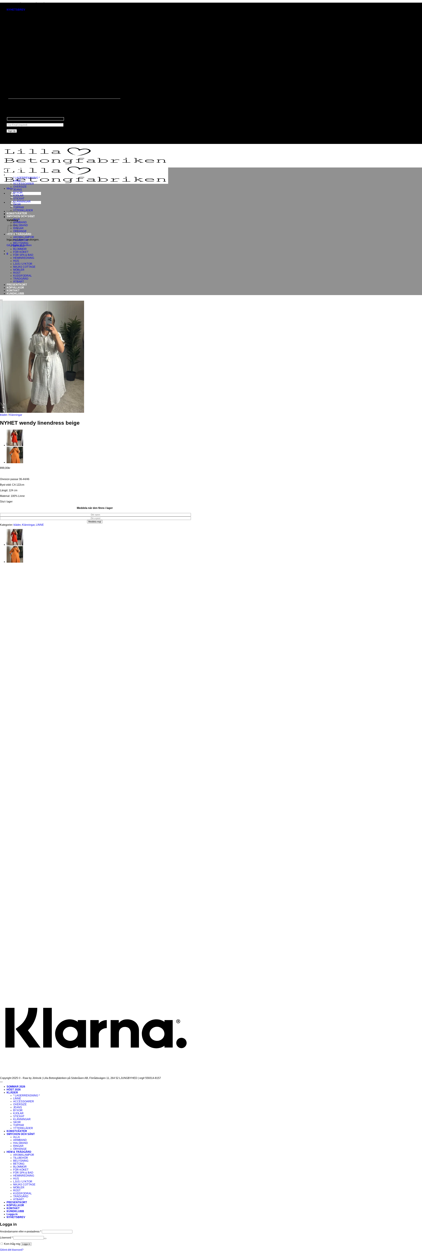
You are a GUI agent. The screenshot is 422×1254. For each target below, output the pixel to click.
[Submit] (12, 197)
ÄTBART (18, 281)
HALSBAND (20, 225)
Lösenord (6, 1237)
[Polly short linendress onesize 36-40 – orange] (15, 445)
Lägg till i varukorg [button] (23, 648)
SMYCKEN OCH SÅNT (21, 216)
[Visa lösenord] (45, 1238)
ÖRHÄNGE (20, 231)
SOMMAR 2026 (16, 168)
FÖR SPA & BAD (23, 255)
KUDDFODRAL (22, 275)
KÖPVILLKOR (15, 287)
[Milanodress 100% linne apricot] (15, 462)
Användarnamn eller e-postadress (20, 1231)
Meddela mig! (94, 521)
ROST (17, 272)
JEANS (17, 189)
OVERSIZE (20, 186)
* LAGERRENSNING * (26, 177)
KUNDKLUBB (15, 293)
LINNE (17, 180)
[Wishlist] (1, 300)
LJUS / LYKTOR (22, 263)
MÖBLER (18, 269)
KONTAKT (13, 290)
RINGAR (18, 1146)
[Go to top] (1, 1081)
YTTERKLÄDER (23, 210)
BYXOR (18, 192)
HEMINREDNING (23, 258)
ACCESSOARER (23, 183)
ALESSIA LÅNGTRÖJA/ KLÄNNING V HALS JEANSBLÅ (46, 715)
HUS (16, 260)
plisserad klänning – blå (26, 971)
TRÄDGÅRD (20, 278)
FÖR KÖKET (21, 252)
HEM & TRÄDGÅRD (19, 234)
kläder (3, 414)
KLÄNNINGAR (22, 201)
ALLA (16, 219)
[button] (16, 9)
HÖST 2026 (14, 171)
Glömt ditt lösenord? (11, 1249)
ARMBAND (20, 222)
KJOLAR (18, 195)
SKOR (17, 204)
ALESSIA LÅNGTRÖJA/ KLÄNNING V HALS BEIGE (43, 639)
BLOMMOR (20, 249)
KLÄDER (12, 174)
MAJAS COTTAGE (24, 266)
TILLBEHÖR (20, 240)
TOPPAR (18, 207)
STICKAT (18, 198)
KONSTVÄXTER (17, 213)
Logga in (26, 1244)
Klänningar (15, 414)
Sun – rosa (18, 837)
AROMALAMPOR (23, 237)
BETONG (18, 246)
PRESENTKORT (17, 284)
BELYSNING (20, 243)
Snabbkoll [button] (18, 633)
